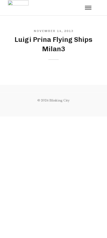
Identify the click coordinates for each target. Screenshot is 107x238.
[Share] (79, 8)
